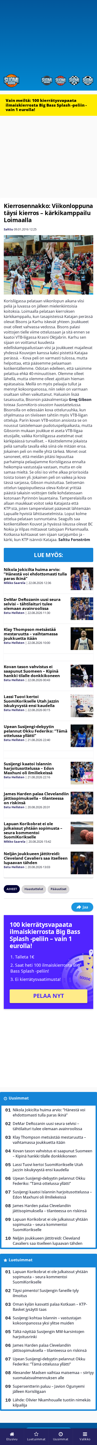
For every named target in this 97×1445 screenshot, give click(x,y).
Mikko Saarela (14, 583)
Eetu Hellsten (14, 613)
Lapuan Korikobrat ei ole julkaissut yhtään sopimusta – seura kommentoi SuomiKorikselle (33, 830)
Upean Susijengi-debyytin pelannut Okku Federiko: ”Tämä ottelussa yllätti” (35, 731)
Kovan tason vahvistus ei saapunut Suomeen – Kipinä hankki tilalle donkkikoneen (32, 671)
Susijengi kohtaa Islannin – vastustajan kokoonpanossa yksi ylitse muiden (47, 1320)
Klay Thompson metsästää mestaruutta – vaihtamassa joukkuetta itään (31, 634)
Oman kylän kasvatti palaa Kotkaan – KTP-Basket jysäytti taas (50, 1307)
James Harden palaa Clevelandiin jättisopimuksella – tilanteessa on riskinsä (36, 798)
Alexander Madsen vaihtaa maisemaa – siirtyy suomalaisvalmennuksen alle (53, 1375)
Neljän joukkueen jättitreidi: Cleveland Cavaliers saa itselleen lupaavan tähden (36, 858)
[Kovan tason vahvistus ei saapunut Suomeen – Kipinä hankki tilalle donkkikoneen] (82, 676)
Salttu (8, 229)
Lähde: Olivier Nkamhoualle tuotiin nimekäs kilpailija (52, 1402)
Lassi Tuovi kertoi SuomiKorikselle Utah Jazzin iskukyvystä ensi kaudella (31, 701)
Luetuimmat (20, 1259)
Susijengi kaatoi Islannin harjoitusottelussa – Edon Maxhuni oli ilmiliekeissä (29, 768)
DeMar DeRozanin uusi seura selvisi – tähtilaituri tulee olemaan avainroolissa (32, 604)
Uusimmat (19, 1098)
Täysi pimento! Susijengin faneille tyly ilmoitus (46, 1293)
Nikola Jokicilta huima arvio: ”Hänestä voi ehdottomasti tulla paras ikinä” (35, 574)
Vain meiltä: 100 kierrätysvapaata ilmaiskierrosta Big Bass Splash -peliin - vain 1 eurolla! (46, 105)
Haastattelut (33, 889)
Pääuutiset (58, 889)
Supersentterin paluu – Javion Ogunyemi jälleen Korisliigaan (49, 1389)
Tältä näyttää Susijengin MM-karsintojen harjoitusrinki (48, 1334)
